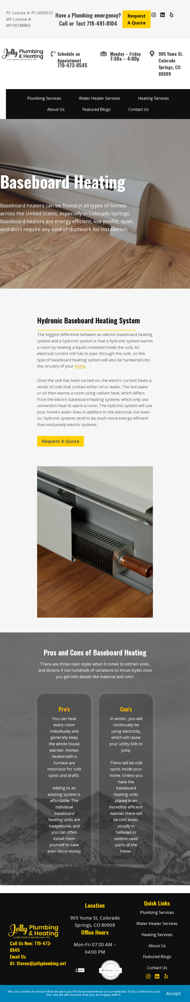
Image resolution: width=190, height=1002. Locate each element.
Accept (173, 993)
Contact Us (138, 109)
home (80, 366)
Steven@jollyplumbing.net (41, 963)
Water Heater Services (99, 98)
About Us (56, 109)
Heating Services (153, 98)
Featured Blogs (96, 109)
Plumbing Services (44, 98)
